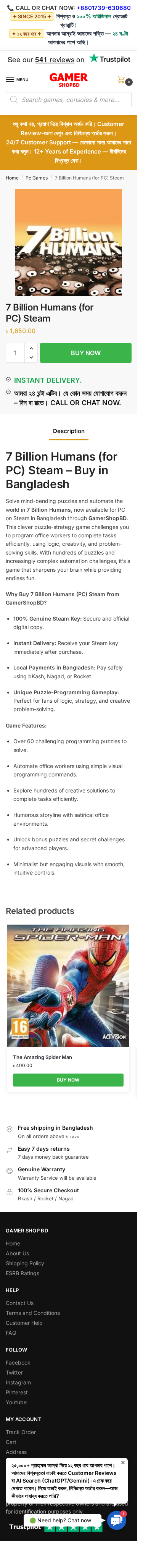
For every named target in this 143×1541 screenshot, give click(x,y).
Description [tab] (69, 431)
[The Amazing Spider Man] (68, 986)
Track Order (21, 1432)
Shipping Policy (25, 1263)
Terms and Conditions (33, 1313)
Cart (11, 1442)
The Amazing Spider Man (42, 1057)
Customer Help (24, 1322)
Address (16, 1452)
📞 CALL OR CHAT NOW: (41, 7)
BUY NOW (86, 353)
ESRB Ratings (22, 1273)
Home (12, 178)
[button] (123, 81)
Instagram (18, 1382)
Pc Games (37, 178)
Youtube (16, 1402)
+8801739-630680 (104, 7)
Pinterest (17, 1392)
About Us (17, 1253)
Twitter (14, 1372)
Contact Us (20, 1303)
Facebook (18, 1362)
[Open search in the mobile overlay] (69, 99)
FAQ (11, 1332)
